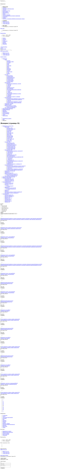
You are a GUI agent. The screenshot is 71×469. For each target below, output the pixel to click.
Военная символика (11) (9, 195)
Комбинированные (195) (11, 154)
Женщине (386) (10, 135)
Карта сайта (5, 426)
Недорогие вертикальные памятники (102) (15, 156)
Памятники (5, 58)
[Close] (0, 462)
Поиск (2, 212)
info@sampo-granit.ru (4, 51)
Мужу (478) (9, 134)
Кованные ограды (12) (9, 182)
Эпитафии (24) (7, 199)
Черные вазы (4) (10, 185)
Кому (4, 119)
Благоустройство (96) (7, 181)
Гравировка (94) (6, 193)
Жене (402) (9, 133)
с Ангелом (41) (10, 157)
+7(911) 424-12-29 (6, 22)
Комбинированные (6, 109)
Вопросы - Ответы (6, 423)
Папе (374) (9, 131)
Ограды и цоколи (6, 112)
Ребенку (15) (9, 140)
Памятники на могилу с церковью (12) (14, 163)
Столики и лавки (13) (9, 183)
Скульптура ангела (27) (11, 188)
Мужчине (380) (10, 136)
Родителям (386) (10, 132)
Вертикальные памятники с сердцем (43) (15, 150)
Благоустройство (6, 113)
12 (3, 401)
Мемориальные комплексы (8, 108)
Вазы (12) (6, 184)
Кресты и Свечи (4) (8, 196)
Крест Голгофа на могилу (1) (12, 174)
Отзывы (4, 17)
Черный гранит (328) (11, 148)
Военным (4, 110)
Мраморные (5, 111)
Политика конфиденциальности (9, 424)
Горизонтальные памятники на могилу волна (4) (16, 165)
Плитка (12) (7, 189)
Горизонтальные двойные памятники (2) (14, 169)
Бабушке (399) (9, 127)
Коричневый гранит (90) (11, 144)
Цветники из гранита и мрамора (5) (11, 192)
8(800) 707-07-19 (6, 21)
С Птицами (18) (10, 161)
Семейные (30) (10, 162)
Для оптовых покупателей (8, 417)
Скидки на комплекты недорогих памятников (11, 15)
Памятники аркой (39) (9, 172)
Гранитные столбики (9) (9, 180)
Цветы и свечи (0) (8, 198)
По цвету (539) (7, 141)
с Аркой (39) (9, 158)
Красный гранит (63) (11, 145)
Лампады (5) (7, 186)
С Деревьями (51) (10, 159)
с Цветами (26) (10, 151)
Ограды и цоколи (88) (7, 177)
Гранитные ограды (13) (9, 179)
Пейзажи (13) (7, 197)
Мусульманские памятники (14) (11, 175)
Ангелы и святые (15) (9, 194)
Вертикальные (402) (8, 149)
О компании (5, 16)
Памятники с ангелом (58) (10, 170)
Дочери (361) (9, 137)
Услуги (4, 416)
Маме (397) (9, 130)
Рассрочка (4, 418)
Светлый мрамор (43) (11, 147)
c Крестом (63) (10, 152)
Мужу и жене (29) (10, 138)
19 (3, 408)
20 (3, 409)
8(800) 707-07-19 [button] (3, 449)
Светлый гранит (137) (11, 146)
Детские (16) (9, 153)
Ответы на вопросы (6, 14)
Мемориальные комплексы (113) (9, 176)
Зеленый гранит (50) (11, 143)
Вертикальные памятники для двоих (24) (15, 160)
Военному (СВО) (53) (11, 128)
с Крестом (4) (9, 167)
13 (3, 402)
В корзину (2, 223)
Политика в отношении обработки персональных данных (14, 18)
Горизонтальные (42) (9, 164)
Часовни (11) (7, 171)
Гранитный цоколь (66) (9, 178)
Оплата (4, 13)
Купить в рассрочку (6, 10)
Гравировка (5, 435)
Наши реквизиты (6, 12)
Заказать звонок (3, 56)
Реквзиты (4, 421)
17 (3, 406)
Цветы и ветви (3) (8, 200)
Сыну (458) (9, 139)
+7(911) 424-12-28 (6, 23)
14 (3, 403)
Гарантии (4, 7)
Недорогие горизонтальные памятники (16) (15, 166)
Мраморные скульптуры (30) (10, 187)
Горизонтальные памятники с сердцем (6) (15, 168)
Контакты (4, 425)
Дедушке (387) (10, 129)
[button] (2, 28)
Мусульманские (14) (11, 155)
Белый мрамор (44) (10, 142)
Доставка (4, 9)
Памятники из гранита (7, 118)
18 (3, 407)
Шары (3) (6, 190)
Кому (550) (7, 126)
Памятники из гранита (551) (8, 125)
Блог (3, 419)
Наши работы (5, 11)
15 (3, 404)
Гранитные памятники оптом (8, 8)
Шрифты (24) (7, 201)
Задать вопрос (3, 458)
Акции (4, 114)
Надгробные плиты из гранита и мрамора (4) (13, 191)
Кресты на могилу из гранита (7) (11, 173)
